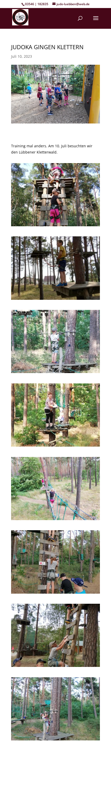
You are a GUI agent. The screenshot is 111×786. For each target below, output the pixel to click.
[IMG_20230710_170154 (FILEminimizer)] (55, 520)
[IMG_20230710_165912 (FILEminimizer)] (55, 446)
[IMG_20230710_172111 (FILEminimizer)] (55, 593)
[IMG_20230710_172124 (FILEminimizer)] (55, 666)
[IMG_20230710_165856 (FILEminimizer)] (55, 299)
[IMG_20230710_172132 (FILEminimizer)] (55, 740)
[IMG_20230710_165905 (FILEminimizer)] (55, 372)
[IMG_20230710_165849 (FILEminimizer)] (55, 226)
